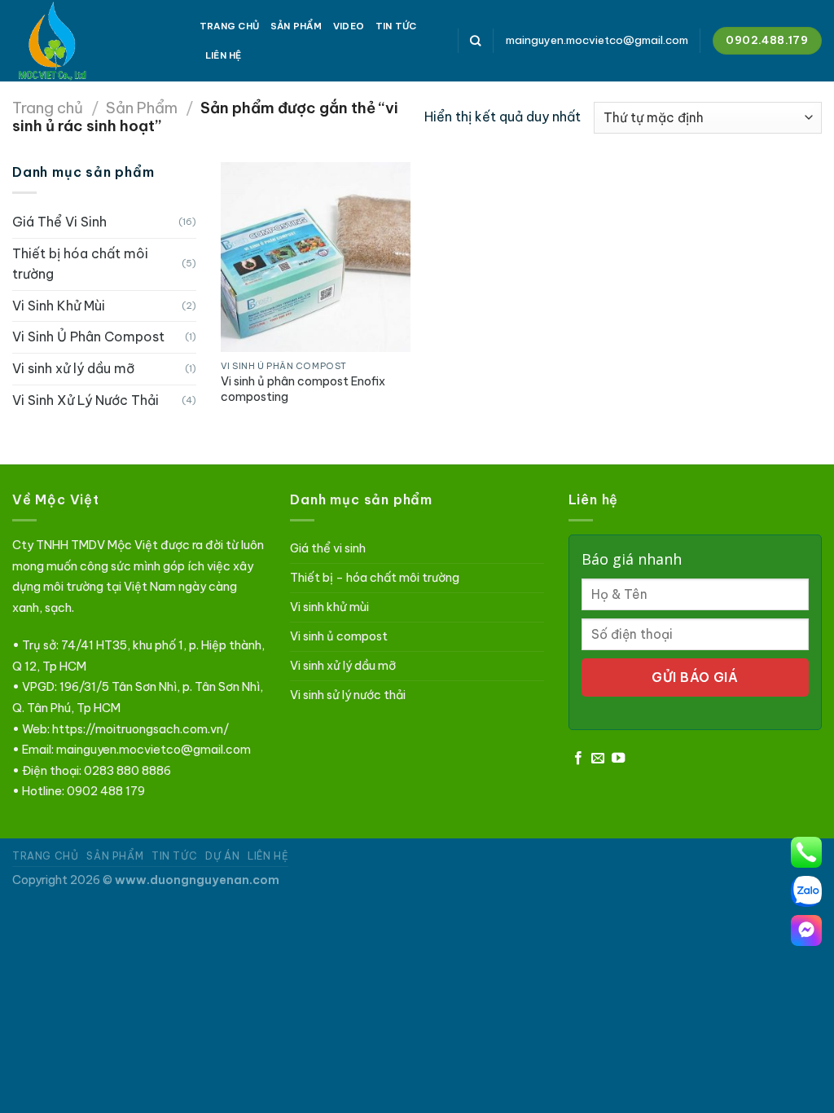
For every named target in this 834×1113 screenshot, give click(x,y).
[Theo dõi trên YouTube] (618, 758)
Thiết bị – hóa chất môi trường (374, 577)
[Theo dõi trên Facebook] (578, 758)
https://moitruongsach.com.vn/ (140, 729)
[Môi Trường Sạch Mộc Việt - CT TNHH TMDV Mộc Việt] (93, 40)
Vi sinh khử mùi (329, 607)
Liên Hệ (223, 55)
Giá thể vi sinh (328, 548)
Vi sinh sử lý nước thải (348, 695)
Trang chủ (47, 108)
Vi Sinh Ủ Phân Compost (88, 336)
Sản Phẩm (296, 26)
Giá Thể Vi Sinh (59, 221)
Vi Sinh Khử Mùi (58, 305)
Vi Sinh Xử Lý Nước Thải (85, 400)
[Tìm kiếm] (475, 40)
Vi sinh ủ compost (339, 636)
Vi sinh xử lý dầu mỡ (73, 368)
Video (348, 26)
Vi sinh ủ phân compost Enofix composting (303, 389)
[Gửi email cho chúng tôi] (597, 758)
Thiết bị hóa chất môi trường (80, 264)
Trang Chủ (229, 26)
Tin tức (396, 26)
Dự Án (222, 856)
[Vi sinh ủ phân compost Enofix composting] (315, 257)
